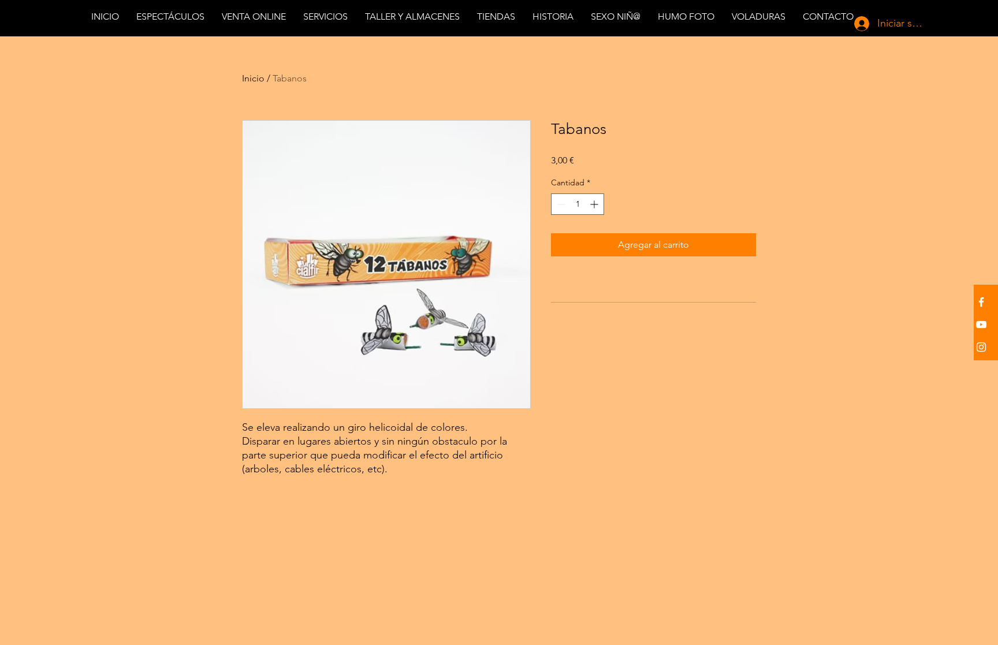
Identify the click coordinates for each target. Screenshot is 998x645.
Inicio (253, 78)
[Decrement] (560, 204)
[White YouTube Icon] (981, 324)
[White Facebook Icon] (981, 302)
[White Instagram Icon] (981, 347)
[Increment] (595, 204)
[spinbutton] (577, 204)
